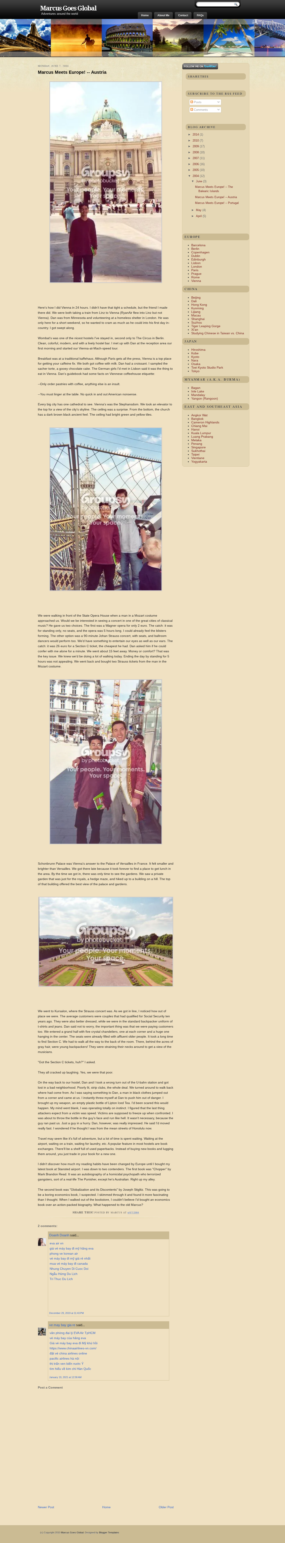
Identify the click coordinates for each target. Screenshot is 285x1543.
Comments (200, 109)
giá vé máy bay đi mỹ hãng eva (72, 1248)
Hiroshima (198, 349)
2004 (196, 176)
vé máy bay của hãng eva (68, 1338)
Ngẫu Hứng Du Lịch (63, 1274)
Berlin (195, 248)
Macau (196, 315)
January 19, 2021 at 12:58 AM (65, 1377)
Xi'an (194, 329)
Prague (196, 273)
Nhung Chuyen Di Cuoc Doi (69, 1268)
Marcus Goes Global (68, 8)
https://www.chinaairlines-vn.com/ (73, 1348)
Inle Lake (197, 391)
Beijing (196, 297)
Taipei (195, 454)
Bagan (195, 388)
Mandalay (198, 395)
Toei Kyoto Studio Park (207, 367)
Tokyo (195, 371)
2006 (196, 164)
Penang (196, 443)
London (196, 266)
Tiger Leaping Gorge (205, 326)
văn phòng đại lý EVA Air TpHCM (73, 1333)
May (199, 210)
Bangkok (197, 419)
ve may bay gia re (62, 1325)
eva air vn (56, 1243)
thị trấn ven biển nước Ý (66, 1363)
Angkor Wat (199, 415)
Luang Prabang (202, 436)
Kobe (195, 353)
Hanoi (195, 429)
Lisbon (196, 263)
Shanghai (198, 319)
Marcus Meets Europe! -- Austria (72, 72)
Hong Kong (199, 304)
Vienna (196, 281)
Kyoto (195, 357)
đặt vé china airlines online (68, 1353)
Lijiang (195, 312)
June (199, 181)
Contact (183, 15)
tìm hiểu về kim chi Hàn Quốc (70, 1369)
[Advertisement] (90, 1495)
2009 (196, 146)
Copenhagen (200, 252)
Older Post (166, 1507)
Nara (194, 360)
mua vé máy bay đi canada (69, 1263)
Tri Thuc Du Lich (61, 1279)
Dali (194, 301)
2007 (196, 158)
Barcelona (198, 245)
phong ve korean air (64, 1253)
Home (145, 15)
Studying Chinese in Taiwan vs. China (217, 333)
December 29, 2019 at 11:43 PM (66, 1313)
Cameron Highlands (205, 422)
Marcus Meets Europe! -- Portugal (217, 203)
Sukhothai (198, 451)
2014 (196, 134)
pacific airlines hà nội (64, 1358)
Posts (197, 102)
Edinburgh (198, 259)
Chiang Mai (199, 426)
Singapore (198, 447)
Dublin (195, 256)
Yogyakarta (199, 461)
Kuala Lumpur (201, 433)
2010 (196, 140)
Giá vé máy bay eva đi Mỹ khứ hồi (74, 1343)
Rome (195, 277)
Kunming (197, 308)
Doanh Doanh (59, 1235)
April (199, 216)
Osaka (195, 364)
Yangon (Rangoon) (204, 398)
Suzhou (196, 322)
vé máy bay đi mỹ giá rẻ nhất (70, 1258)
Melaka (196, 440)
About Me (163, 15)
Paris (194, 270)
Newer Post (46, 1507)
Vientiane (197, 458)
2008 (196, 152)
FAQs (200, 15)
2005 (196, 170)
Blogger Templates (109, 1532)
